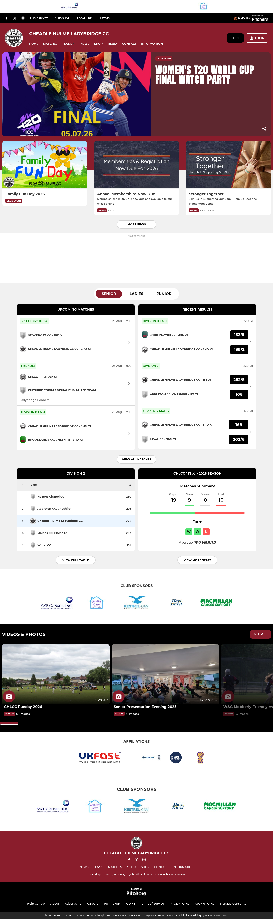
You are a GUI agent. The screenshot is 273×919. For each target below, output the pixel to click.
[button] (34, 44)
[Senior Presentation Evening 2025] (165, 674)
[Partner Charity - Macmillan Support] (216, 603)
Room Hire (84, 18)
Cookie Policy (204, 903)
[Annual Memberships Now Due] (136, 165)
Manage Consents (233, 903)
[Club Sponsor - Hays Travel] (176, 603)
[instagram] (23, 18)
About (54, 903)
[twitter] (14, 18)
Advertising (73, 903)
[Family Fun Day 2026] (44, 165)
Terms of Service (152, 903)
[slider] (9, 723)
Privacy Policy (179, 903)
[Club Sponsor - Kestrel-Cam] (136, 603)
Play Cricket (39, 18)
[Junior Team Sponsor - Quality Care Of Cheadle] (203, 6)
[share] (264, 129)
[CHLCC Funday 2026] (56, 674)
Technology (112, 903)
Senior (109, 294)
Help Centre (36, 903)
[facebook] (6, 18)
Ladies (136, 294)
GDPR (130, 903)
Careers (92, 903)
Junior (164, 294)
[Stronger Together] (228, 165)
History (104, 18)
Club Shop (62, 18)
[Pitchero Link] (260, 20)
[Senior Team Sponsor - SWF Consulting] (69, 6)
